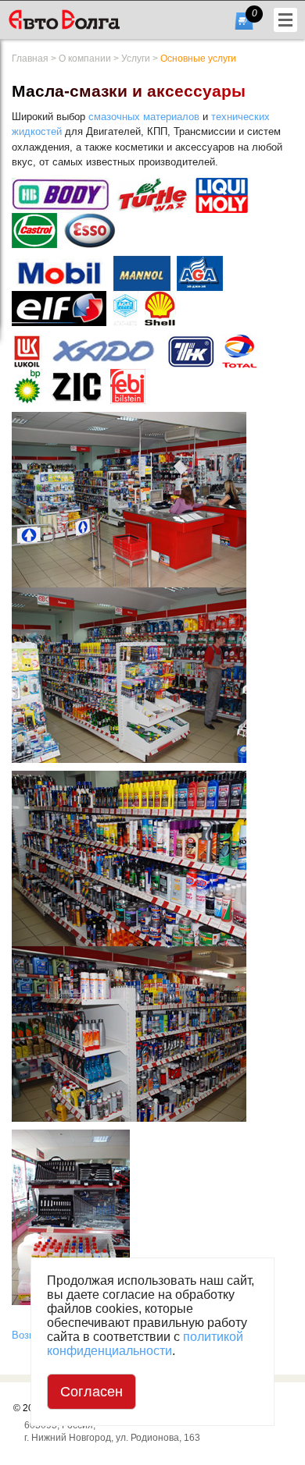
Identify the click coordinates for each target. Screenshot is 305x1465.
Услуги (135, 58)
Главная (30, 58)
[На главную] (89, 19)
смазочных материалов (143, 116)
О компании (85, 58)
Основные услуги (198, 58)
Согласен (91, 1391)
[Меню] (285, 20)
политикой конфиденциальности (145, 1343)
